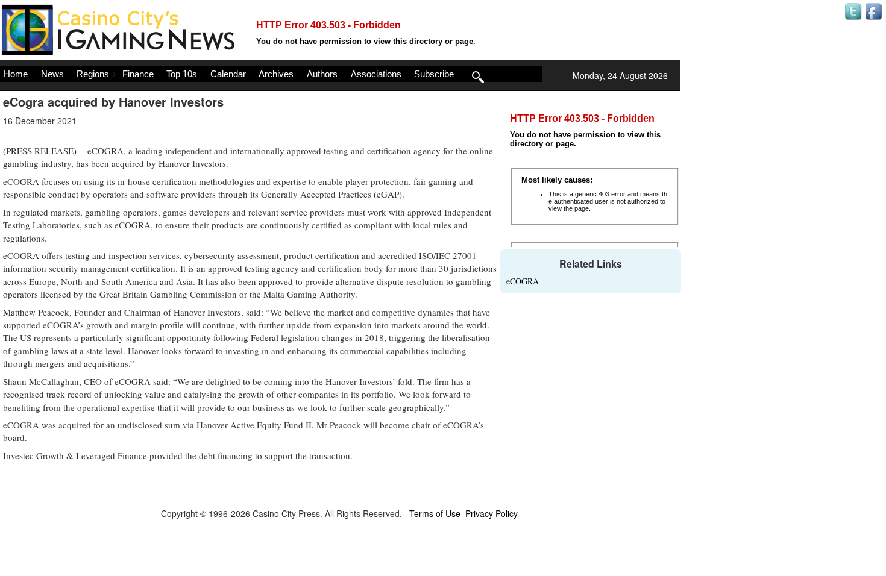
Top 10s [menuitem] (181, 74)
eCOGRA (522, 281)
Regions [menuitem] (93, 74)
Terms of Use (434, 513)
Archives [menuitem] (276, 74)
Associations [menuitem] (376, 74)
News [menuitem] (52, 74)
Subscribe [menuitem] (434, 74)
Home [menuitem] (16, 74)
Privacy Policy (491, 513)
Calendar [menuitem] (228, 74)
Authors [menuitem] (322, 74)
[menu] (271, 74)
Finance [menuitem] (138, 74)
